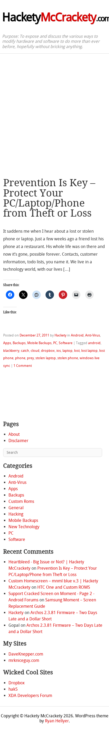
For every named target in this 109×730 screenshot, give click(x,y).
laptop (67, 351)
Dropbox (16, 682)
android (94, 343)
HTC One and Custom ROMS (63, 587)
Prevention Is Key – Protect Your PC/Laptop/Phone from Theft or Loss (49, 198)
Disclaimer (18, 440)
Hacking (15, 514)
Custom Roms (21, 501)
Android (77, 335)
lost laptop (89, 351)
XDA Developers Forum (30, 695)
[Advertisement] (54, 110)
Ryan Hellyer (57, 720)
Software (65, 343)
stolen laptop (45, 358)
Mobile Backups (39, 343)
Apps (7, 343)
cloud (35, 351)
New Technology (23, 526)
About (14, 434)
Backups (19, 343)
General (16, 507)
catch (25, 351)
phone (20, 358)
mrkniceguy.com (23, 660)
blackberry (11, 351)
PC (55, 343)
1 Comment (22, 366)
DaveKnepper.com (25, 654)
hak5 (13, 689)
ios (58, 351)
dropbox (48, 351)
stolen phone (67, 358)
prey (30, 358)
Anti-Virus (92, 335)
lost (77, 351)
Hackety (60, 335)
